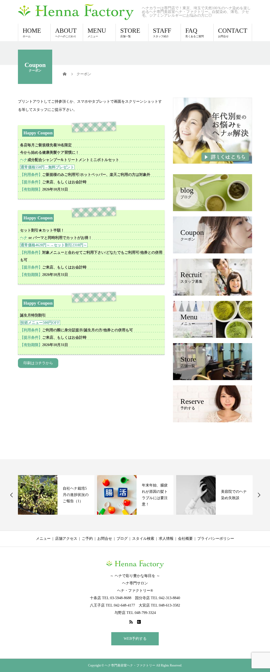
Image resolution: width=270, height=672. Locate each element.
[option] (56, 495)
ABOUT (66, 32)
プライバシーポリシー (215, 539)
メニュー (43, 539)
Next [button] (259, 495)
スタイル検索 (143, 539)
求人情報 (166, 539)
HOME (32, 32)
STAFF (162, 32)
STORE (130, 32)
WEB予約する (135, 639)
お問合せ (104, 539)
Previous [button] (11, 495)
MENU (97, 32)
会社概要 (185, 539)
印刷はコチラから (38, 363)
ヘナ (23, 160)
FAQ (194, 32)
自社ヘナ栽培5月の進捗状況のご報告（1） (76, 494)
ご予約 (87, 539)
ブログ (122, 539)
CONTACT (232, 32)
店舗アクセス (66, 539)
